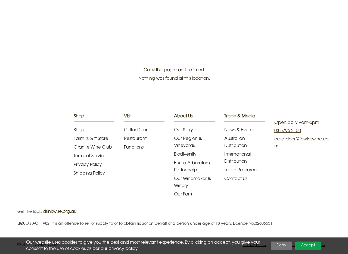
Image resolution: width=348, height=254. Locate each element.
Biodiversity (185, 154)
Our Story (183, 130)
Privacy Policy (88, 165)
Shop (79, 130)
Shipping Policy (89, 173)
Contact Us (235, 179)
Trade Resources (241, 170)
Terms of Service (90, 156)
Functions (134, 147)
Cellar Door (135, 130)
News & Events (239, 130)
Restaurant (135, 139)
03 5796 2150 (287, 131)
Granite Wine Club (93, 147)
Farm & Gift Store (91, 139)
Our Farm (184, 194)
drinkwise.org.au (60, 212)
